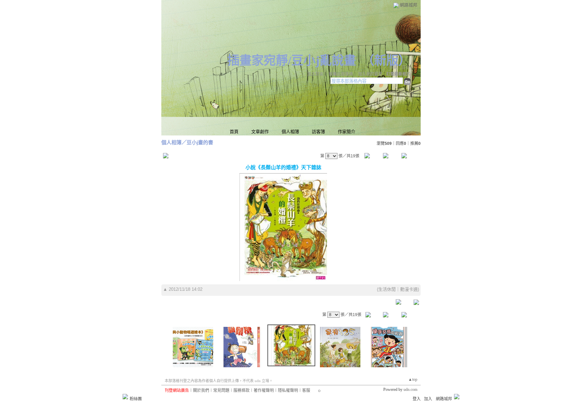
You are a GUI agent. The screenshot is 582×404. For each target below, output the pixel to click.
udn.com (410, 389)
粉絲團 (136, 399)
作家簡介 (346, 131)
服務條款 (241, 390)
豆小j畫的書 (200, 142)
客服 (306, 390)
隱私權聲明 (288, 390)
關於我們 (201, 390)
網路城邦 (408, 4)
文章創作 (260, 131)
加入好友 (316, 74)
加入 (428, 399)
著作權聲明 (264, 390)
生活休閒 (387, 289)
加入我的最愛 (370, 74)
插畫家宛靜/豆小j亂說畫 (291, 60)
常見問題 (221, 390)
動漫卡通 (409, 289)
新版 (386, 60)
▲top (412, 379)
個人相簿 (290, 131)
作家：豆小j (400, 67)
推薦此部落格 (341, 74)
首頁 (234, 131)
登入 (417, 399)
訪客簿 (318, 131)
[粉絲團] (125, 396)
